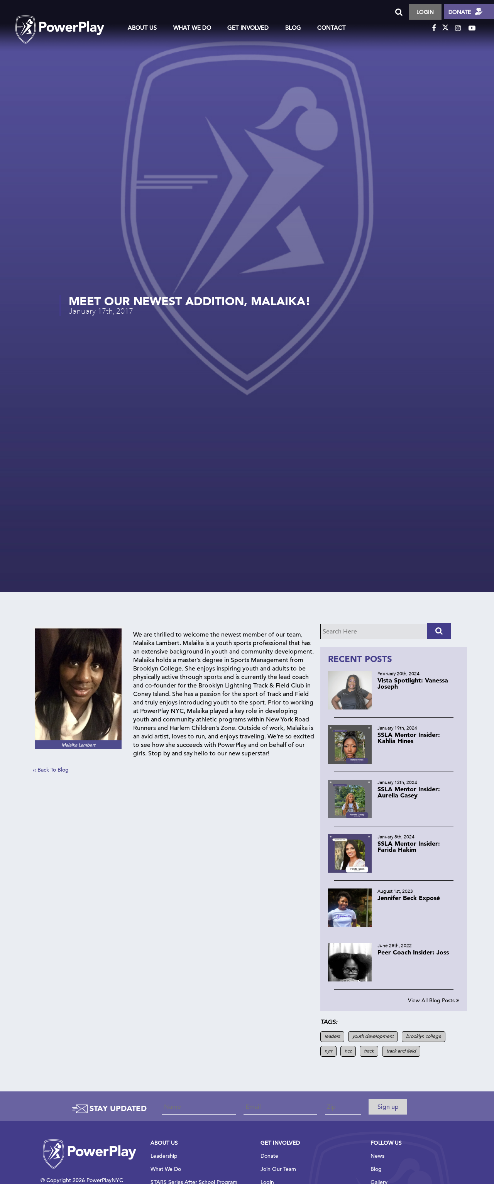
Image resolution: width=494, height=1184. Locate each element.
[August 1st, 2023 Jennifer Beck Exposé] (393, 925)
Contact (331, 27)
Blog (293, 27)
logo (67, 22)
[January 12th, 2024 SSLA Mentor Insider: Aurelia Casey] (393, 816)
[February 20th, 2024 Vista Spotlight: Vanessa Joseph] (393, 707)
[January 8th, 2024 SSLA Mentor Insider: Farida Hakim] (393, 870)
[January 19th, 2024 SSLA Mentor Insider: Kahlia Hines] (393, 761)
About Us (142, 27)
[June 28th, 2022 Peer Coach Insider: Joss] (393, 979)
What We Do (192, 27)
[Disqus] (174, 878)
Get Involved (248, 27)
